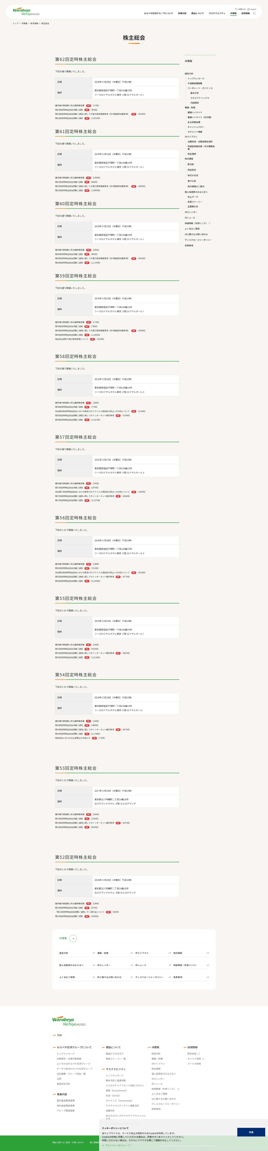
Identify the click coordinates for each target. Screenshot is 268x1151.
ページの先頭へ (224, 1014)
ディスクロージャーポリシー (198, 240)
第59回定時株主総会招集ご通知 (69, 334)
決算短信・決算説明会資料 (200, 141)
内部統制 (194, 103)
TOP (59, 1035)
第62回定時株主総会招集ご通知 (69, 118)
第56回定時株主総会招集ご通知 (69, 581)
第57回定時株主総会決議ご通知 (69, 487)
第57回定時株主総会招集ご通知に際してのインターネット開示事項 (84, 496)
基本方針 (194, 93)
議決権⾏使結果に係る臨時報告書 (69, 105)
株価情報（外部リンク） (196, 223)
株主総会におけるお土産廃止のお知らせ (72, 737)
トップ (15, 23)
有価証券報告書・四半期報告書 (201, 147)
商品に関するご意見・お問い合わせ (68, 1142)
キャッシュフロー (196, 127)
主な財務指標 (194, 122)
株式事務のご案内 (196, 186)
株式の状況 (193, 175)
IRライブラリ (191, 136)
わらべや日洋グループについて (74, 1047)
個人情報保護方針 (97, 1142)
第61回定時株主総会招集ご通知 (69, 190)
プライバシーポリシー (116, 1145)
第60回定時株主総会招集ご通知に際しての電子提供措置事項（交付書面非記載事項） (92, 258)
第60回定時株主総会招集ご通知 (69, 262)
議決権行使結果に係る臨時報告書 (70, 402)
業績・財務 (190, 107)
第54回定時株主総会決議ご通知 (69, 725)
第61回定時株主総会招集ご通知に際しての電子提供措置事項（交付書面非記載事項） (92, 186)
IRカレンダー (191, 212)
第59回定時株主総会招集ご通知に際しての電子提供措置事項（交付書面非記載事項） (92, 330)
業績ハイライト (195, 112)
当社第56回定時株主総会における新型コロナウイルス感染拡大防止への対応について (92, 572)
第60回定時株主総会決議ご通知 (69, 254)
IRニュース (190, 217)
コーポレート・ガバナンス (200, 88)
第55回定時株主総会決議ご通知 (69, 648)
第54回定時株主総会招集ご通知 (69, 733)
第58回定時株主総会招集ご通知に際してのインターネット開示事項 (84, 415)
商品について (113, 1047)
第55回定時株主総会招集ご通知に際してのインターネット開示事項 (84, 653)
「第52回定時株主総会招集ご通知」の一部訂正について (79, 911)
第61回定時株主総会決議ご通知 (69, 182)
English (253, 9)
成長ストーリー (195, 201)
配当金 (191, 164)
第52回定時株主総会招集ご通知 (69, 916)
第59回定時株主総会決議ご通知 (69, 326)
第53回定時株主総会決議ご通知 (69, 818)
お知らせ (242, 9)
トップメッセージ (196, 78)
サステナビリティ (116, 1069)
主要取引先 (193, 206)
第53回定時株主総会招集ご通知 (69, 827)
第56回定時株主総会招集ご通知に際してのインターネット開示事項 (84, 576)
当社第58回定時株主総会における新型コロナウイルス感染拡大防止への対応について (92, 411)
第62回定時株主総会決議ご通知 (69, 109)
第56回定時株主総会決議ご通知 (69, 568)
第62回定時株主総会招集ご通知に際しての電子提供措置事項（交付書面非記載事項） (92, 114)
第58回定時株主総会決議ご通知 (69, 406)
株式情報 (34, 23)
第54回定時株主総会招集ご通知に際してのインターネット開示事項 (84, 729)
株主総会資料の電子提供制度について (71, 339)
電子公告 (192, 181)
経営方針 (189, 73)
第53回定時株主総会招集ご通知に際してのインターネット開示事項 (84, 822)
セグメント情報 (195, 132)
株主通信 (192, 154)
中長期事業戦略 (195, 83)
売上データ (193, 197)
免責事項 (189, 245)
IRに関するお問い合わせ (196, 234)
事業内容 (62, 1094)
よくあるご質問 (192, 228)
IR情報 (24, 23)
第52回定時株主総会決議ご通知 (69, 907)
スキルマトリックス (199, 98)
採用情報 (192, 1047)
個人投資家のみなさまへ (196, 192)
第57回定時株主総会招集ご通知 (69, 500)
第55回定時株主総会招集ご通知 (69, 657)
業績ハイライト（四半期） (200, 117)
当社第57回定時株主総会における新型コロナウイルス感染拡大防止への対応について (92, 491)
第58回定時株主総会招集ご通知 (69, 419)
